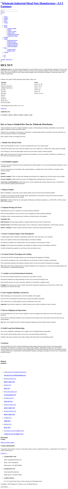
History (9, 30)
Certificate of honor (12, 36)
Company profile (11, 28)
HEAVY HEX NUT (9, 382)
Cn (1, 14)
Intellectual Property (12, 45)
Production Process (12, 40)
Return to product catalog (8, 442)
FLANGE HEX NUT (10, 395)
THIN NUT (7, 421)
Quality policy (11, 33)
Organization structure (13, 34)
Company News (11, 49)
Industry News (11, 51)
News (5, 21)
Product (6, 18)
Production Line (11, 42)
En (3, 12)
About (5, 16)
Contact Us (4, 108)
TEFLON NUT (8, 401)
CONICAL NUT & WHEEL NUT (13, 434)
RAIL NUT (7, 427)
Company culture (11, 31)
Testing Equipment (12, 46)
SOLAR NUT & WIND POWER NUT (15, 375)
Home (5, 25)
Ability (6, 19)
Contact (6, 22)
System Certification (12, 43)
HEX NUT (9, 59)
